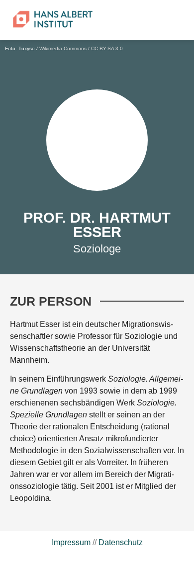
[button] (150, 19)
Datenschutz (120, 542)
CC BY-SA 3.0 (107, 48)
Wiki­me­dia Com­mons (63, 48)
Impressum (71, 542)
